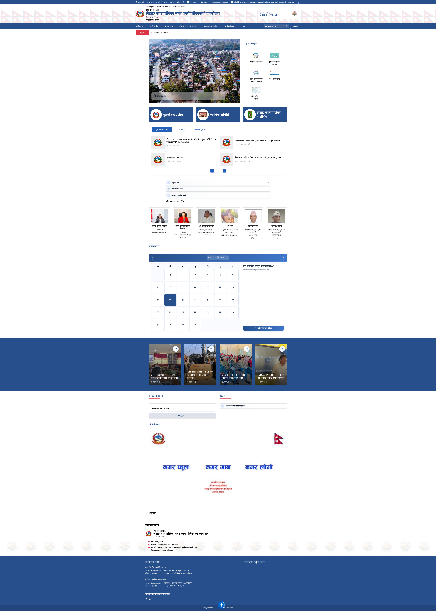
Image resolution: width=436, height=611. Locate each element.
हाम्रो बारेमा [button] (140, 26)
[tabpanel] (218, 154)
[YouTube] (150, 599)
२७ (232, 312)
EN (299, 2)
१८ (208, 300)
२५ (208, 312)
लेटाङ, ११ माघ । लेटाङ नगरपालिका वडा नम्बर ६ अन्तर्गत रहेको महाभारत (271, 376)
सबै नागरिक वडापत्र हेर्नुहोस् (175, 201)
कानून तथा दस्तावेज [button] (211, 26)
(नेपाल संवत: (172, 2)
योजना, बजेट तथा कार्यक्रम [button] (188, 26)
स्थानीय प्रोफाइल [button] (229, 26)
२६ (220, 312)
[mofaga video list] (218, 471)
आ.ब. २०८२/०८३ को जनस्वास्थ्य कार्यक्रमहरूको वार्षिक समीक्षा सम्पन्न (164, 376)
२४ (195, 312)
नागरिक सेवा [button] (154, 26)
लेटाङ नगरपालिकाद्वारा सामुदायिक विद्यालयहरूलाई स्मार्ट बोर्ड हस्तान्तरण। (200, 375)
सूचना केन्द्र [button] (169, 26)
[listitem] (183, 142)
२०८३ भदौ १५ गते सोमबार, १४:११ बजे (149, 2)
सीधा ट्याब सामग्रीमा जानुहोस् (159, 405)
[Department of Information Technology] (140, 13)
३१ (195, 325)
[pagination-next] (224, 171)
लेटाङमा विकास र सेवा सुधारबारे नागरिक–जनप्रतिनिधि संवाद (234, 376)
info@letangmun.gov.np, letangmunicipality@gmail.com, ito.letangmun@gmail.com (264, 2)
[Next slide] (235, 98)
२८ (158, 325)
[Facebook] (146, 599)
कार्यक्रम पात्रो (154, 246)
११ (208, 287)
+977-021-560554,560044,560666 (215, 2)
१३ (233, 287)
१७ (195, 300)
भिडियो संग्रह (154, 424)
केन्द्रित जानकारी (156, 396)
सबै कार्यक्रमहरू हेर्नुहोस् (265, 328)
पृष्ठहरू (222, 396)
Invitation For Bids (160, 32)
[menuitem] (160, 2)
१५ (170, 300)
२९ (170, 325)
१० (195, 287)
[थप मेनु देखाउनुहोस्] (244, 26)
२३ (183, 312)
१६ (183, 300)
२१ (158, 312)
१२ (220, 287)
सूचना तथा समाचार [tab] (164, 129)
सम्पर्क (295, 26)
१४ (158, 300)
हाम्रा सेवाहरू (251, 44)
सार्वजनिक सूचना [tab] (199, 129)
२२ (170, 312)
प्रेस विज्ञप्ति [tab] (181, 129)
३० (183, 325)
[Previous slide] (230, 98)
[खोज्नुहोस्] (287, 26)
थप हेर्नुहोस (152, 513)
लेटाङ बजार (160, 96)
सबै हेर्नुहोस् (181, 415)
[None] (194, 71)
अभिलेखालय (193, 2)
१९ (220, 300)
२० (233, 300)
